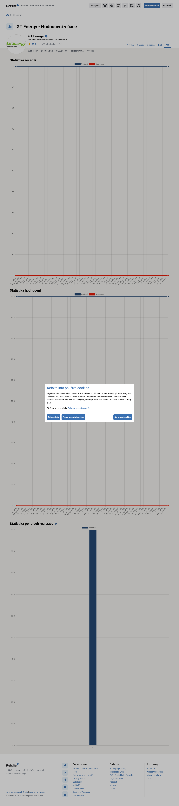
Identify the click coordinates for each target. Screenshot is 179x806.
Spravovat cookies (123, 417)
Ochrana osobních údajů (78, 408)
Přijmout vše (53, 417)
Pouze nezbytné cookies (73, 417)
